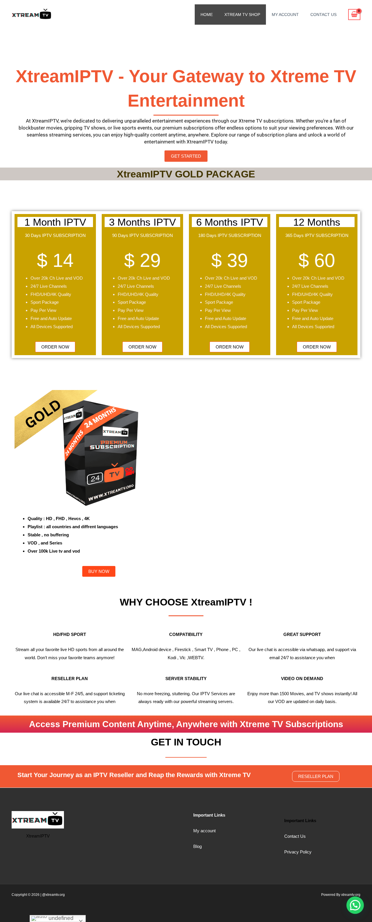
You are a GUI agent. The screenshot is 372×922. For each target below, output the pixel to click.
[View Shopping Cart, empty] (354, 14)
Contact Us (323, 14)
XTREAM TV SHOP (242, 14)
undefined (60, 918)
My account (204, 830)
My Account (285, 14)
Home (207, 14)
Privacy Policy (298, 851)
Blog (197, 846)
